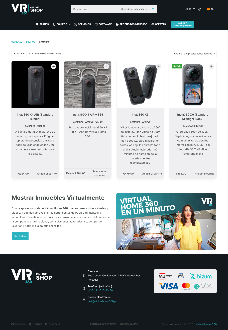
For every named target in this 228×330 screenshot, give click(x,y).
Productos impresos (133, 24)
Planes (44, 24)
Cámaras (30, 126)
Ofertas (160, 24)
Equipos (62, 24)
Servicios (84, 24)
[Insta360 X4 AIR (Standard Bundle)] (35, 85)
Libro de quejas (129, 324)
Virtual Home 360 (206, 324)
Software (105, 24)
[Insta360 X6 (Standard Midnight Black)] (192, 85)
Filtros (20, 53)
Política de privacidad (103, 324)
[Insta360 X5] (140, 85)
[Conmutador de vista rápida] (53, 66)
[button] (20, 236)
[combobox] (95, 9)
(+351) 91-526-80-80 (100, 290)
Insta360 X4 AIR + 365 (87, 114)
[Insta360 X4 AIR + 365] (87, 85)
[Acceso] (199, 9)
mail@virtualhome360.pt (102, 301)
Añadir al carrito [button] (47, 173)
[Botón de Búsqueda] (153, 9)
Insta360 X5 (140, 114)
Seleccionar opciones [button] (99, 173)
